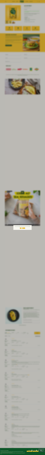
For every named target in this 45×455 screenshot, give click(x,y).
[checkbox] (27, 450)
